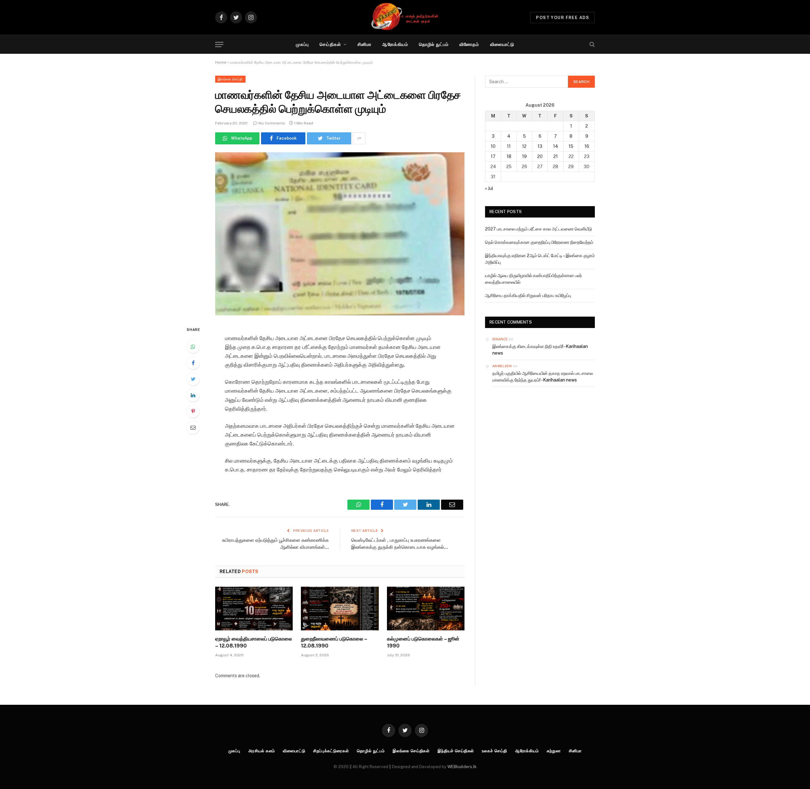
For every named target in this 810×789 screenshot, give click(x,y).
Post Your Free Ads (562, 17)
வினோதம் (469, 44)
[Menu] (219, 44)
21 (555, 156)
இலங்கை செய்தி (230, 79)
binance (500, 339)
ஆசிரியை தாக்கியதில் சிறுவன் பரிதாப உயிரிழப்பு (528, 295)
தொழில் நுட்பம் (434, 44)
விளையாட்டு (502, 44)
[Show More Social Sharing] (359, 138)
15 (571, 146)
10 (493, 146)
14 (555, 146)
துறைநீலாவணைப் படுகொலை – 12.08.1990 (334, 642)
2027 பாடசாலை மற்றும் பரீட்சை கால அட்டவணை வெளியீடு (538, 228)
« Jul (489, 188)
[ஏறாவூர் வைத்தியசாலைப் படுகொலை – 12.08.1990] (254, 608)
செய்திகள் (330, 44)
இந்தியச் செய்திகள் (456, 750)
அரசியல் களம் (261, 750)
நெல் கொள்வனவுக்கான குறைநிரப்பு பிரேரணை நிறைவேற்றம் (539, 242)
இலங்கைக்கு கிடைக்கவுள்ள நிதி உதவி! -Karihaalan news (540, 350)
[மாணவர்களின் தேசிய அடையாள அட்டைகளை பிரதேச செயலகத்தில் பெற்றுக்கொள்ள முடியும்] (339, 233)
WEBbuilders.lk (462, 766)
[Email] (193, 427)
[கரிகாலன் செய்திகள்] (405, 17)
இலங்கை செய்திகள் (411, 750)
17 (493, 156)
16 (586, 146)
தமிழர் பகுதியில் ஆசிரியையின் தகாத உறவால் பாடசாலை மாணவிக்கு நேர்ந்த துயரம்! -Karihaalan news (542, 376)
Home (220, 62)
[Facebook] (193, 363)
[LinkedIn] (193, 395)
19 (524, 156)
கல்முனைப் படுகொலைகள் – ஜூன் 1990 (423, 642)
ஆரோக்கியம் (395, 44)
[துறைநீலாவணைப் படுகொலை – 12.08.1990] (339, 608)
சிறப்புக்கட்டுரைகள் (331, 750)
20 (540, 156)
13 (540, 146)
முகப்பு (302, 44)
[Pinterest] (193, 411)
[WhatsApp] (193, 346)
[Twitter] (193, 379)
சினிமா (364, 44)
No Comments (272, 123)
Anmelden (502, 366)
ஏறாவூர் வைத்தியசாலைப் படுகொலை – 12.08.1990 (253, 642)
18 (509, 156)
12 (524, 146)
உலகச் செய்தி (494, 750)
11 (509, 146)
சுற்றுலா (554, 750)
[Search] (591, 44)
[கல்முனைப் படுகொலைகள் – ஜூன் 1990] (425, 608)
